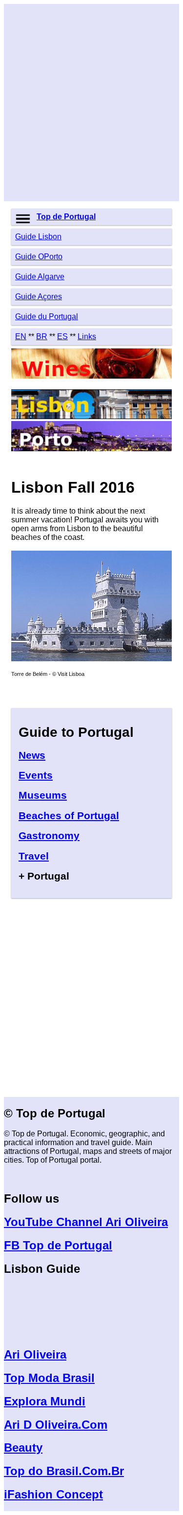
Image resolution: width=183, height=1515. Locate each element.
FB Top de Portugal (58, 1245)
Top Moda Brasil (49, 1377)
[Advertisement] (91, 102)
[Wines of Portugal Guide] (91, 376)
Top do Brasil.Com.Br (64, 1470)
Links (87, 336)
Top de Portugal (66, 216)
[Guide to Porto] (91, 448)
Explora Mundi (44, 1401)
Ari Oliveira (35, 1354)
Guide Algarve (39, 276)
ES (62, 336)
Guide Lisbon (38, 236)
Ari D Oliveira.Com (55, 1424)
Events (36, 775)
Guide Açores (38, 296)
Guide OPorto (38, 256)
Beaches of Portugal (69, 815)
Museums (43, 795)
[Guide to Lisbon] (91, 416)
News (32, 755)
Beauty (23, 1447)
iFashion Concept (53, 1494)
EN (20, 336)
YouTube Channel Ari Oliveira (86, 1221)
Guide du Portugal (46, 316)
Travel (34, 856)
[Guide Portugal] (91, 658)
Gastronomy (49, 835)
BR (41, 336)
